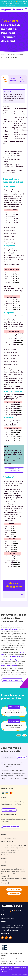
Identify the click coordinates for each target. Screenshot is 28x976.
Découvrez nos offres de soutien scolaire (14, 470)
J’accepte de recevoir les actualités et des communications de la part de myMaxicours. (15, 764)
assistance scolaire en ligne (10, 660)
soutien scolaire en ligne (9, 629)
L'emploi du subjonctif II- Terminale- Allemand (14, 726)
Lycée (2, 54)
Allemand (3, 56)
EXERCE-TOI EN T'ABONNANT (12, 680)
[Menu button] (26, 9)
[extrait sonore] (14, 147)
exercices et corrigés (15, 656)
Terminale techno (18, 54)
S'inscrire (21, 757)
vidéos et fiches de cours (9, 665)
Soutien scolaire (14, 890)
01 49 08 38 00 (5, 801)
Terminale (10, 54)
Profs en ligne (14, 893)
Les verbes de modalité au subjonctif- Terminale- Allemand (14, 712)
